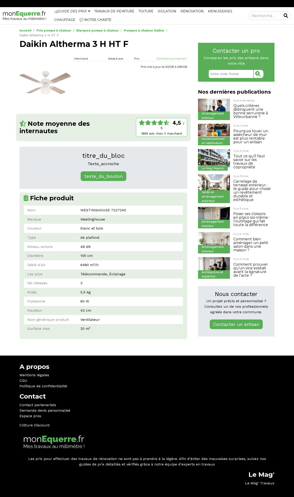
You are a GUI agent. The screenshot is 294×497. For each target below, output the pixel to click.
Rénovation (192, 11)
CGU (23, 380)
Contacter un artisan (236, 324)
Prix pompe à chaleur (54, 30)
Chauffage (64, 20)
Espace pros (30, 416)
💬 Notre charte (95, 20)
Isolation (167, 11)
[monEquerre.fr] (24, 15)
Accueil (25, 30)
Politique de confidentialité (43, 386)
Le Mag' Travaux (259, 483)
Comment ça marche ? (171, 58)
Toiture (146, 11)
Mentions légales (34, 375)
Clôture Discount (35, 425)
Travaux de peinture (114, 11)
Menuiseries (220, 11)
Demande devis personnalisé (45, 410)
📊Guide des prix (70, 11)
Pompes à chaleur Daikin (144, 30)
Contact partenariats (38, 405)
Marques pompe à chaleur (97, 30)
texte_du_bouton (103, 176)
